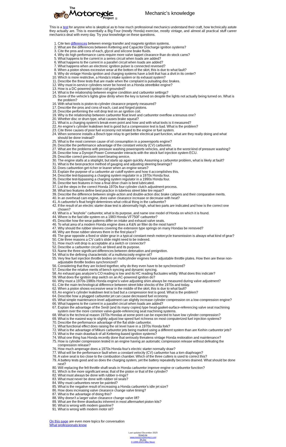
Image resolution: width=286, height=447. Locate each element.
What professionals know (68, 425)
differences (79, 43)
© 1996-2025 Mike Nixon (143, 442)
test (65, 27)
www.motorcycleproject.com (143, 437)
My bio (143, 439)
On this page (58, 421)
